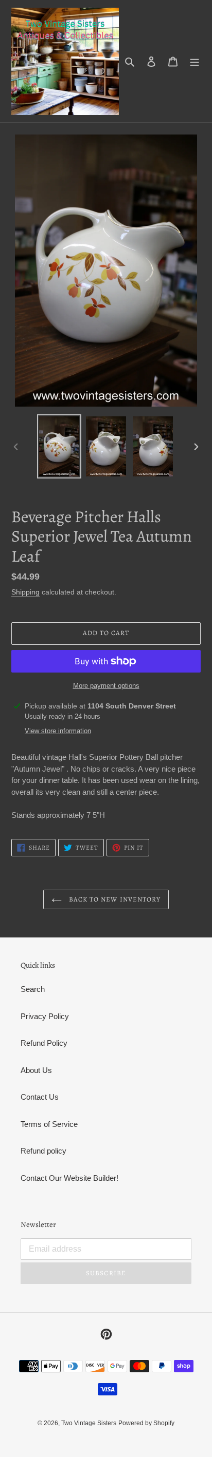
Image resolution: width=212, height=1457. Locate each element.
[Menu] (194, 61)
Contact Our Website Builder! (69, 1178)
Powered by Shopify (146, 1423)
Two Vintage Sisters (88, 1423)
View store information (58, 731)
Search (33, 989)
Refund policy (43, 1150)
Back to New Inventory (114, 899)
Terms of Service (49, 1124)
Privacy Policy (45, 1016)
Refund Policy (44, 1043)
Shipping (25, 592)
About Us (36, 1070)
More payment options (106, 685)
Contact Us (40, 1096)
